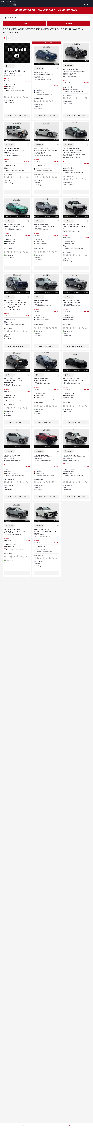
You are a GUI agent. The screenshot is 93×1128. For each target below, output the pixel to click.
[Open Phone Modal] (85, 4)
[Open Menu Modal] (6, 4)
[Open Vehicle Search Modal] (91, 4)
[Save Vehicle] (28, 66)
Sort (25, 23)
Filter (70, 23)
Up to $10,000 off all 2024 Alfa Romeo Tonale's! (46, 10)
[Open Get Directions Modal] (88, 4)
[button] (17, 116)
